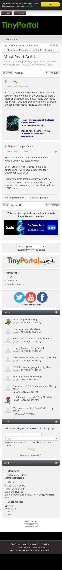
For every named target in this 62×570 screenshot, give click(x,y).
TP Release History (16, 284)
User (6, 421)
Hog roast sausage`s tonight (27, 338)
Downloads (12, 272)
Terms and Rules (34, 544)
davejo (34, 319)
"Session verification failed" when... (31, 408)
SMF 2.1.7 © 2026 (24, 547)
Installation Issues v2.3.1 (26, 396)
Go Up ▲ (47, 544)
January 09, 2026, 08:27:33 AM (17, 151)
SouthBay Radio (21, 376)
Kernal (49, 338)
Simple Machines (38, 547)
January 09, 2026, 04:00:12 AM (17, 86)
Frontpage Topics (22, 328)
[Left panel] (51, 45)
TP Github (11, 280)
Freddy (33, 50)
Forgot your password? (30, 455)
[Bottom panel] (57, 45)
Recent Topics (20, 319)
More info (29, 6)
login (39, 428)
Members (13, 471)
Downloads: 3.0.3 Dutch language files (33, 386)
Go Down (7, 73)
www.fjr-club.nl (41, 197)
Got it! (50, 4)
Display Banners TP (23, 348)
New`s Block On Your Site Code (29, 357)
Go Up (5, 205)
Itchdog (37, 376)
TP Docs (10, 276)
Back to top (31, 521)
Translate (40, 249)
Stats (6, 463)
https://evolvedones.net (32, 125)
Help (24, 544)
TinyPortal (15, 544)
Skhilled (47, 396)
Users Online (15, 501)
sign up (50, 428)
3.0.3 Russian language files (27, 367)
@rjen (37, 328)
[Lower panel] (54, 45)
